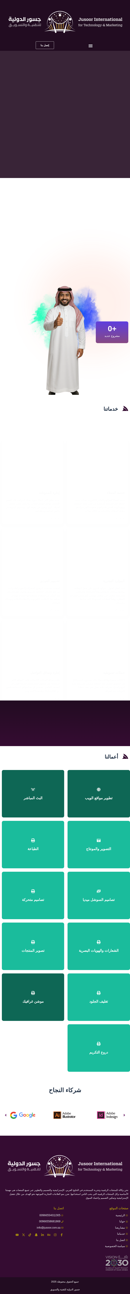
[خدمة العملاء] (97, 462)
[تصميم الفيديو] (32, 550)
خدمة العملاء (116, 493)
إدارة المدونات (49, 493)
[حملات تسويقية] (97, 642)
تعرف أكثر (119, 518)
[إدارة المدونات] (32, 462)
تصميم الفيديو (50, 581)
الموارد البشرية (114, 581)
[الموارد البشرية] (97, 550)
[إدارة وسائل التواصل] (32, 642)
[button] (90, 46)
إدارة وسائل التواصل (45, 672)
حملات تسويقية (114, 672)
